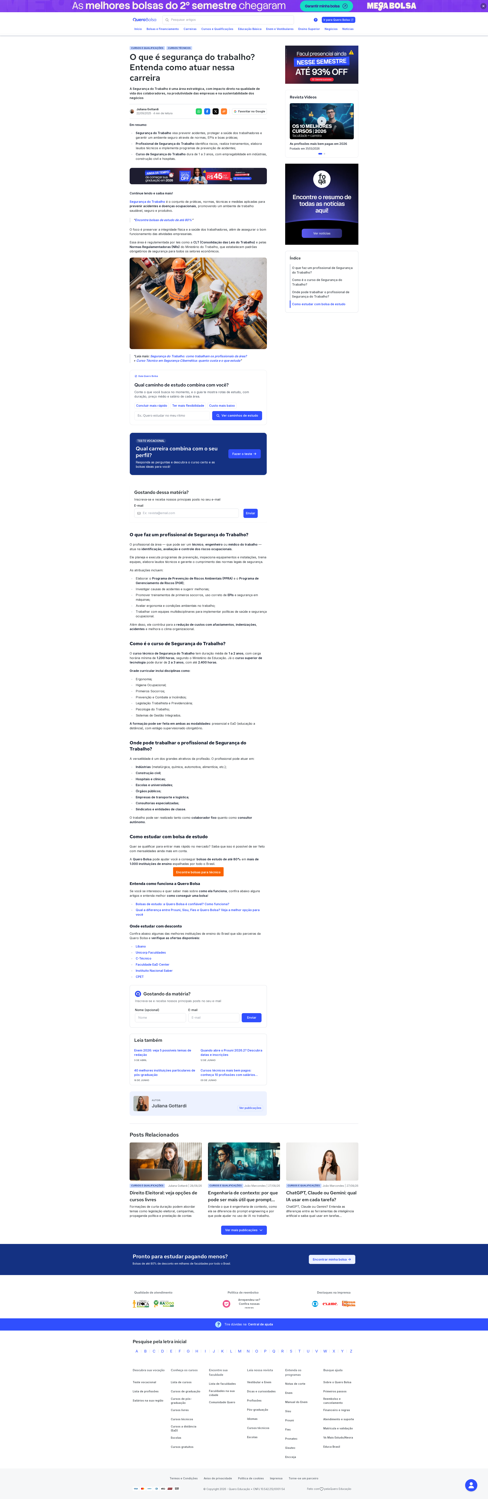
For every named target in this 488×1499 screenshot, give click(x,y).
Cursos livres (180, 1410)
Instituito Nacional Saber (154, 970)
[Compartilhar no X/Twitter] (216, 111)
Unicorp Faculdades (151, 952)
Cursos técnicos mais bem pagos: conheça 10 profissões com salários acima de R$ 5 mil (228, 1072)
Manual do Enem (296, 1402)
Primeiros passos (335, 1391)
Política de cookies (251, 1478)
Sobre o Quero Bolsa (337, 1382)
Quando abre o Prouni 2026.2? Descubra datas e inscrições (231, 1052)
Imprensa (276, 1478)
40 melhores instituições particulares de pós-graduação (164, 1072)
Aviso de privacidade (218, 1478)
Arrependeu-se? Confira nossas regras (249, 1303)
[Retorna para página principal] (144, 20)
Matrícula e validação (338, 1428)
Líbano (141, 946)
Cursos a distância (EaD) (183, 1428)
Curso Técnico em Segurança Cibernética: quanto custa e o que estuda (188, 360)
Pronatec (291, 1438)
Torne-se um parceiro (303, 1478)
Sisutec (290, 1447)
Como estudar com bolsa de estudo (318, 304)
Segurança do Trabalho (147, 202)
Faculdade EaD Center (152, 964)
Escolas (176, 1437)
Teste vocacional (144, 1382)
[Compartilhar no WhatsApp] (199, 111)
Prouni (289, 1420)
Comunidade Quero (222, 1402)
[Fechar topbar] (483, 6)
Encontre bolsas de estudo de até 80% (163, 220)
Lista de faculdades (222, 1383)
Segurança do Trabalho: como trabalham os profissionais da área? (198, 356)
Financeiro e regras (336, 1410)
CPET (140, 977)
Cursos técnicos (182, 1419)
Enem (288, 1392)
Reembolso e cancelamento (333, 1400)
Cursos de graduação (185, 1391)
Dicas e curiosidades (261, 1391)
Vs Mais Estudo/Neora (338, 1437)
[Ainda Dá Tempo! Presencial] (321, 65)
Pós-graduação (257, 1409)
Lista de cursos (181, 1382)
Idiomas (252, 1418)
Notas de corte (295, 1383)
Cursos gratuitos (182, 1446)
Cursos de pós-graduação (181, 1400)
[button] (471, 1485)
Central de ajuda (260, 1324)
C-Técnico (143, 958)
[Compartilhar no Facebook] (207, 111)
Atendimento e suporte (338, 1419)
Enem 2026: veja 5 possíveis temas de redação (162, 1052)
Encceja (290, 1457)
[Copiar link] (224, 111)
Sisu (288, 1411)
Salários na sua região (148, 1400)
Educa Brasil (331, 1446)
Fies (288, 1429)
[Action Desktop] (198, 176)
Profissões (254, 1400)
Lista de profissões (146, 1391)
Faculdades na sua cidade (222, 1393)
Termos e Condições (184, 1478)
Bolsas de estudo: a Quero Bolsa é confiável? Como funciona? (182, 904)
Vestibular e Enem (259, 1382)
